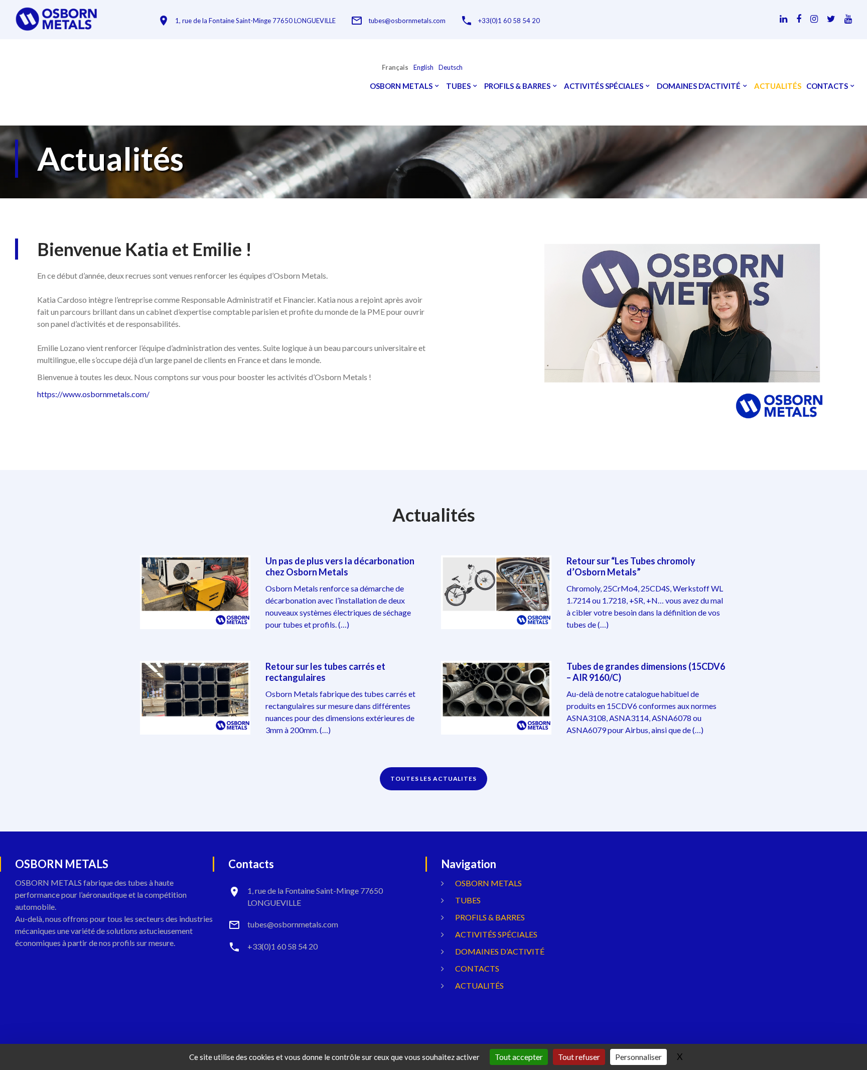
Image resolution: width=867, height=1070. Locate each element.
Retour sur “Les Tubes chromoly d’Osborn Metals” (630, 566)
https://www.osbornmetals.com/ (93, 394)
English (423, 67)
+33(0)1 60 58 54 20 (509, 21)
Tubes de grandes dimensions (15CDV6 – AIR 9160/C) (645, 672)
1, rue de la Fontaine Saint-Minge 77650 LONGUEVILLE (255, 21)
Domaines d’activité (699, 86)
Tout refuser (579, 1056)
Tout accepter (519, 1056)
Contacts (827, 86)
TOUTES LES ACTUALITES (433, 778)
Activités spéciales (603, 86)
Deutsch (451, 67)
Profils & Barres (517, 86)
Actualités (777, 86)
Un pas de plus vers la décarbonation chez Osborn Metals (339, 566)
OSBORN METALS (401, 86)
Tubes (458, 86)
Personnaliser (638, 1056)
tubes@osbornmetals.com (407, 21)
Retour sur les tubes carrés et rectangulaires (325, 672)
